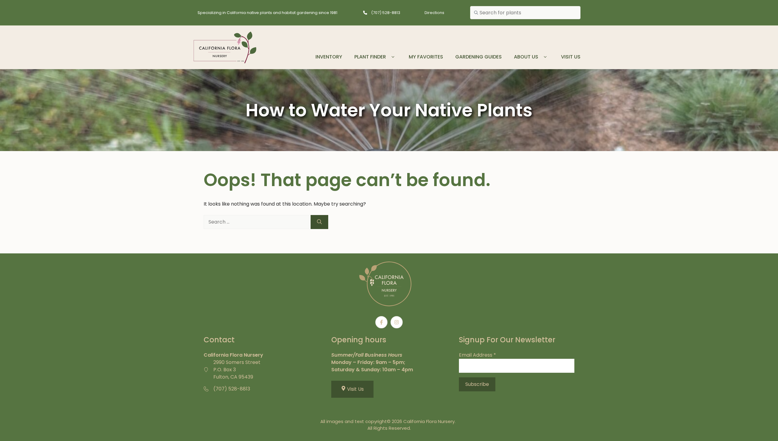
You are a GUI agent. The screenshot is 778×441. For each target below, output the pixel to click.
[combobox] (525, 12)
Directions (434, 13)
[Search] (319, 222)
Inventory (328, 56)
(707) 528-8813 (385, 13)
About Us (526, 56)
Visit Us (570, 56)
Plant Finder (370, 56)
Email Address (477, 354)
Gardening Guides (478, 56)
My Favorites (426, 56)
